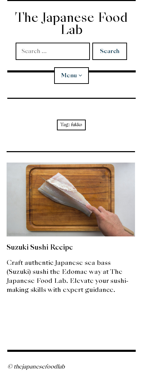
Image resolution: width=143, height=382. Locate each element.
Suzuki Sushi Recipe (40, 247)
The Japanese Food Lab (71, 23)
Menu (69, 75)
